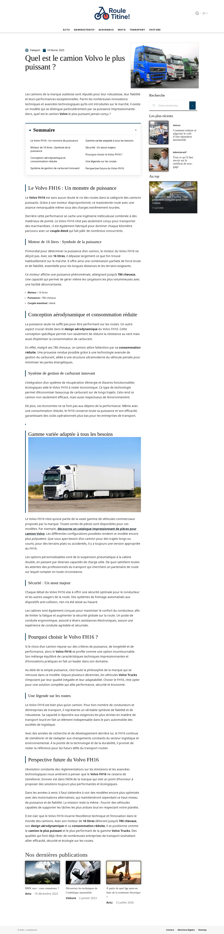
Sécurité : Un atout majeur (100, 147)
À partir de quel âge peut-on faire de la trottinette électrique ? (123, 892)
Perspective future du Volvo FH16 (104, 168)
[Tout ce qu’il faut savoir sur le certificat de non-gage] (158, 159)
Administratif (179, 152)
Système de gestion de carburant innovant (55, 168)
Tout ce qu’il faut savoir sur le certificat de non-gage (183, 162)
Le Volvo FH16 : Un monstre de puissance (54, 140)
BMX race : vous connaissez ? (42, 888)
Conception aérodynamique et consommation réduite (48, 159)
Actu (28, 893)
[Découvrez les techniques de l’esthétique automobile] (83, 872)
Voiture (71, 898)
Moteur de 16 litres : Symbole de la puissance (50, 149)
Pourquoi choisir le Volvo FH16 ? (103, 154)
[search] (197, 13)
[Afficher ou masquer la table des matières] (96, 130)
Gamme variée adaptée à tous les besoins (109, 140)
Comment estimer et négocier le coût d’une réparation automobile (184, 135)
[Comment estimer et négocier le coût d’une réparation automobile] (158, 132)
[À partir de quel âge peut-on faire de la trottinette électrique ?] (124, 872)
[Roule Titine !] (112, 13)
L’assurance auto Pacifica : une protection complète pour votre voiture (170, 200)
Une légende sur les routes (101, 161)
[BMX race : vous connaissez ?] (42, 872)
